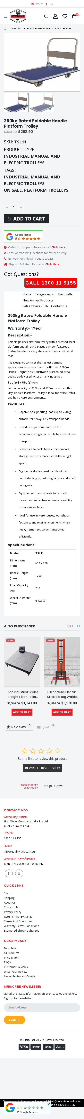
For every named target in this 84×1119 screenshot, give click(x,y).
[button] (68, 626)
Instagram (19, 873)
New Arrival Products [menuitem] (37, 300)
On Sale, (14, 190)
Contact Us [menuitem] (59, 306)
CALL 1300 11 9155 (50, 282)
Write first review (44, 768)
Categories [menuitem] (43, 294)
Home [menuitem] (26, 294)
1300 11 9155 (12, 838)
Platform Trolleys (46, 190)
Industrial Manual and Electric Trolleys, (32, 180)
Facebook (9, 873)
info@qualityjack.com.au (19, 851)
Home (5, 29)
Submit (14, 1020)
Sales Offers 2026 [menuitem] (35, 306)
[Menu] (5, 16)
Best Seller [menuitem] (66, 294)
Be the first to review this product (42, 758)
